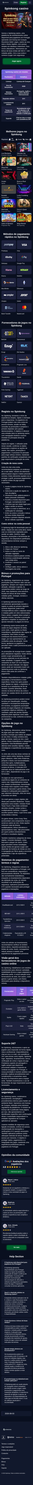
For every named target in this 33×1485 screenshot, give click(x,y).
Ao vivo (13, 139)
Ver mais (17, 1247)
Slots (27, 139)
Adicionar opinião (16, 1171)
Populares (5, 139)
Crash (20, 139)
